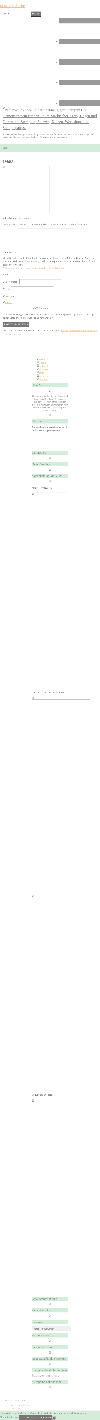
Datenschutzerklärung (20, 1405)
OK (22, 1417)
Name (6, 274)
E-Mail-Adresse (11, 281)
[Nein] (53, 1417)
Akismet (65, 261)
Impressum (15, 1408)
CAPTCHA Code (40, 308)
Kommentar (9, 252)
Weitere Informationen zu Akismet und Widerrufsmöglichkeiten (34, 268)
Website (7, 289)
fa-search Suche (12, 5)
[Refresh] (7, 302)
